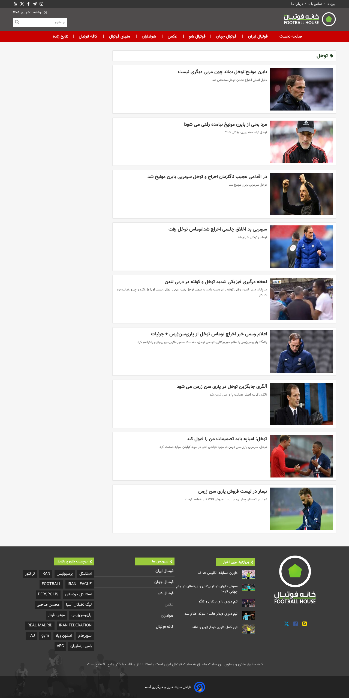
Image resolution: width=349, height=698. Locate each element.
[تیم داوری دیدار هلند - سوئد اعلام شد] (248, 615)
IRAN (45, 574)
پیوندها (331, 4)
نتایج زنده (60, 36)
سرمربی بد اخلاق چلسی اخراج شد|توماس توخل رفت (218, 229)
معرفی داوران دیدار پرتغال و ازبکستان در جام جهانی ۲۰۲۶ (206, 589)
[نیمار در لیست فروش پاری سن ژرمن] (301, 509)
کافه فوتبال (88, 36)
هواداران (149, 36)
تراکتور (30, 574)
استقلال (85, 574)
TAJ (31, 636)
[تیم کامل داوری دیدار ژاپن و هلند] (248, 628)
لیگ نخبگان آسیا (79, 605)
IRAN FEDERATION (75, 625)
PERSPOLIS (48, 594)
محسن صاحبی (48, 605)
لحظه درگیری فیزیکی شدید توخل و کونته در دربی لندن (216, 282)
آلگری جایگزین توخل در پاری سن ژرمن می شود (222, 386)
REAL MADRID (40, 625)
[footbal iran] (279, 20)
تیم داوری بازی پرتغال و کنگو (218, 601)
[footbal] (296, 579)
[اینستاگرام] (41, 4)
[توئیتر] (22, 4)
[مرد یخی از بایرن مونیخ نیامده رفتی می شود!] (301, 142)
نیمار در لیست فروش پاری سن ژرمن (232, 491)
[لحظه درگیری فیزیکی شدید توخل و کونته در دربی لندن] (301, 299)
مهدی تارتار (56, 615)
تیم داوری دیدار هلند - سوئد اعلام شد (211, 614)
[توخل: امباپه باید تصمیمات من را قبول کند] (301, 456)
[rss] (15, 4)
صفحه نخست (290, 36)
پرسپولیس (65, 574)
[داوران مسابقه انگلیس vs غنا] (248, 574)
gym (45, 636)
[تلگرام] (35, 4)
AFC (60, 646)
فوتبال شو (197, 36)
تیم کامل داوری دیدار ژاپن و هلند (214, 627)
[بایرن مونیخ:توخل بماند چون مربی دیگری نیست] (301, 89)
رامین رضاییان (81, 646)
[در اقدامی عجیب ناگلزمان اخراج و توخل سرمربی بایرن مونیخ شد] (301, 194)
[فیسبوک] (28, 4)
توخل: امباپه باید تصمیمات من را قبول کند (227, 439)
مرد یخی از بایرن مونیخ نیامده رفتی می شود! (225, 124)
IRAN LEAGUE (80, 584)
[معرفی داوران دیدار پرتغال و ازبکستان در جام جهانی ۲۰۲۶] (248, 587)
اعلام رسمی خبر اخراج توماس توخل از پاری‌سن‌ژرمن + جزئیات (209, 334)
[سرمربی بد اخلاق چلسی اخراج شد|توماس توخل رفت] (301, 246)
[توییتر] (286, 623)
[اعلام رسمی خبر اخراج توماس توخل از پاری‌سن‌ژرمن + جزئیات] (301, 351)
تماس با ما (315, 4)
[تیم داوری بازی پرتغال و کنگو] (248, 603)
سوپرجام (85, 636)
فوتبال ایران (258, 36)
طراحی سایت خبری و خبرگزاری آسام (168, 687)
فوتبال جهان (226, 36)
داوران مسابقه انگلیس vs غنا (217, 573)
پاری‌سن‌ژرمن (81, 615)
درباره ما (297, 4)
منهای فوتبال (119, 36)
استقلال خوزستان (78, 594)
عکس (172, 36)
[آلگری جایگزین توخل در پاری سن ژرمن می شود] (301, 404)
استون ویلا (64, 636)
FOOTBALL (51, 584)
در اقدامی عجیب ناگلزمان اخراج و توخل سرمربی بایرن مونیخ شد (207, 176)
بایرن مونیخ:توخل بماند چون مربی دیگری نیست (222, 72)
